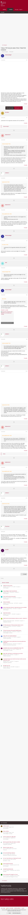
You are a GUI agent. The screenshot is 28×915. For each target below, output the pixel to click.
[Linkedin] (6, 902)
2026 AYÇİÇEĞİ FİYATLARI (8, 863)
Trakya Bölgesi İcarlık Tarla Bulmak (10, 591)
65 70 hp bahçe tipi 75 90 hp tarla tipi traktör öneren (13, 625)
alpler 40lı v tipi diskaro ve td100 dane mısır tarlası (13, 653)
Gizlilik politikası (17, 908)
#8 (26, 294)
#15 (26, 554)
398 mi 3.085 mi (6, 831)
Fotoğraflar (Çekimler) (7, 662)
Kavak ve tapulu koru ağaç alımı (9, 836)
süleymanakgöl (5, 51)
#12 (26, 467)
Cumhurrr (7, 172)
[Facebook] (1, 902)
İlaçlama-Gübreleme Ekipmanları (9, 645)
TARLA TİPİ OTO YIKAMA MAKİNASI (9, 635)
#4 (26, 178)
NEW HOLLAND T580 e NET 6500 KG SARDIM (11, 842)
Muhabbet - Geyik (6, 860)
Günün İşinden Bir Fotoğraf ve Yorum (10, 874)
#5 (26, 210)
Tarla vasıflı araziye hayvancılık (9, 596)
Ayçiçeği (4, 871)
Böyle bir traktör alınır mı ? (8, 847)
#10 (26, 371)
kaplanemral (7, 134)
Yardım (22, 908)
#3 (26, 139)
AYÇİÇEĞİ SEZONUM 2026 (8, 869)
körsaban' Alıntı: (5, 244)
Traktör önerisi (6, 825)
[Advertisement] (14, 28)
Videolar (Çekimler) (7, 655)
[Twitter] (13, 902)
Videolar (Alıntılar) (6, 668)
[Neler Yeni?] (24, 9)
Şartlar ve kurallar (9, 908)
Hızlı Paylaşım (6, 587)
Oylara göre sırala (18, 108)
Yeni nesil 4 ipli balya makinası (9, 852)
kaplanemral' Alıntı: (6, 182)
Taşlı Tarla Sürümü (6, 612)
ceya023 (6, 549)
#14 (26, 531)
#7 (26, 267)
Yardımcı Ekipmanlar (7, 638)
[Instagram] (4, 902)
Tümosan (5, 849)
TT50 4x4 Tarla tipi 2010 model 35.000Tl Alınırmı (12, 630)
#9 (26, 339)
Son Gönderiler (4, 822)
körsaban (7, 112)
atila (6, 262)
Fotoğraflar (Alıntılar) (7, 621)
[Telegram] (10, 902)
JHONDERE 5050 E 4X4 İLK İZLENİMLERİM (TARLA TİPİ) (13, 648)
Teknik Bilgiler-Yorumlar (7, 632)
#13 (26, 498)
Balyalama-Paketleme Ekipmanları (10, 855)
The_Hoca (7, 526)
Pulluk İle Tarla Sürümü (7, 585)
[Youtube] (15, 902)
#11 (26, 431)
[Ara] (26, 9)
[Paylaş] (25, 60)
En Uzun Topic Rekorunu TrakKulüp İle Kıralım (12, 858)
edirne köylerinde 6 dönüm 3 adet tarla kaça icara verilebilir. (15, 607)
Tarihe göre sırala (9, 108)
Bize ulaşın (3, 908)
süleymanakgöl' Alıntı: (6, 143)
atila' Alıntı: (4, 298)
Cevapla (25, 103)
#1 (26, 60)
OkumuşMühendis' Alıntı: (7, 213)
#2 (26, 117)
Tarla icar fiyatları (6, 602)
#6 (26, 240)
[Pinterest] (8, 902)
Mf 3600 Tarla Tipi (6, 665)
